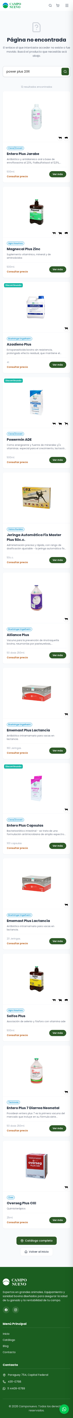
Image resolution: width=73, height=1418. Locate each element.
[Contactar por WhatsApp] (64, 1409)
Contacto (9, 1352)
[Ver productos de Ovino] (60, 233)
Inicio (6, 1334)
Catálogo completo (39, 1241)
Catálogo (9, 1340)
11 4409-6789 (16, 1388)
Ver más (58, 174)
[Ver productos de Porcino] (66, 138)
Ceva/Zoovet (15, 148)
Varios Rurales (15, 529)
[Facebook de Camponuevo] (6, 1309)
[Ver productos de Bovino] (60, 138)
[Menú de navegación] (66, 5)
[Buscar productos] (50, 5)
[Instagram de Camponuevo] (15, 1309)
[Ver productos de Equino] (66, 423)
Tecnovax (13, 1102)
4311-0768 (14, 1382)
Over (10, 1197)
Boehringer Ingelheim (19, 338)
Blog (5, 1346)
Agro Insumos (15, 243)
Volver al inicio (39, 1252)
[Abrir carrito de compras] (58, 5)
